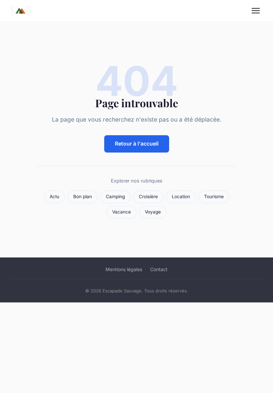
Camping (115, 196)
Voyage (153, 211)
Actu (54, 196)
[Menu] (255, 10)
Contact (158, 269)
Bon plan (82, 196)
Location (181, 196)
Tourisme (214, 196)
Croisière (148, 196)
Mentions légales (124, 269)
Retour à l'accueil (136, 143)
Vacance (121, 211)
